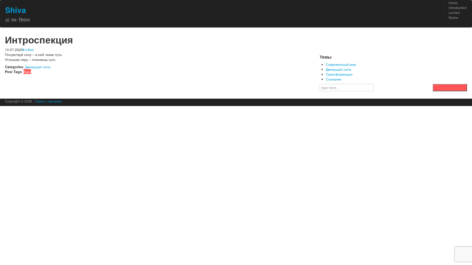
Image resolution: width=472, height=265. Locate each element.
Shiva (15, 9)
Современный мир (341, 64)
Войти (453, 17)
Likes (28, 49)
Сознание (333, 79)
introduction (458, 7)
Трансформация (339, 74)
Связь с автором (48, 101)
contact (454, 12)
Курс (27, 71)
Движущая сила (37, 66)
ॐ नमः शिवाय (17, 19)
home (453, 2)
